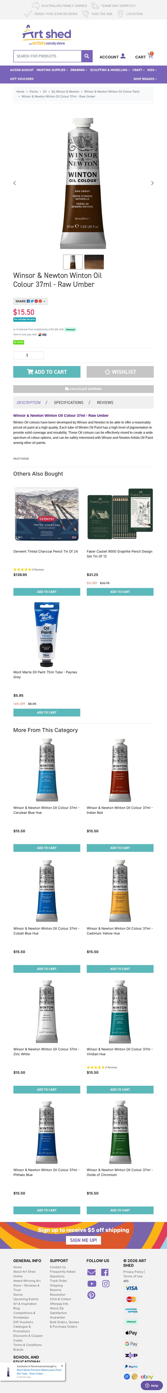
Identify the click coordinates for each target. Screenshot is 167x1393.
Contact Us (58, 1267)
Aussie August (22, 70)
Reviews (105, 402)
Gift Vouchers (22, 79)
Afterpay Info (59, 1304)
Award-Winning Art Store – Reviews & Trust (27, 1285)
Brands (18, 1349)
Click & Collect (60, 1299)
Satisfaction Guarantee (58, 1315)
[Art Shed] (47, 34)
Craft (137, 70)
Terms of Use (133, 1276)
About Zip (57, 1308)
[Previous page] (15, 183)
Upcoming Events (25, 1299)
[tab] (32, 402)
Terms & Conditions (27, 1345)
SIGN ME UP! (83, 1240)
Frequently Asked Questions (62, 1274)
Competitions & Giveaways (24, 1315)
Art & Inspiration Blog (25, 1306)
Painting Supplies (51, 70)
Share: (21, 301)
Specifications (72, 402)
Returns (55, 1290)
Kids (150, 70)
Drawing (77, 70)
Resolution (57, 1294)
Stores (18, 1294)
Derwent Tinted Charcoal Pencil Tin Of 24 (45, 551)
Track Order (58, 1281)
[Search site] (86, 56)
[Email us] (93, 1273)
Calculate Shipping (85, 389)
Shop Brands (143, 79)
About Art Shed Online (24, 1274)
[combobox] (53, 56)
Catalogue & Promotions (22, 1329)
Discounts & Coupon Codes (28, 1338)
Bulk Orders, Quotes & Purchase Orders (64, 1324)
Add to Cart (50, 372)
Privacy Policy (133, 1272)
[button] (120, 372)
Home (17, 1267)
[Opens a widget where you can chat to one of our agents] (152, 1386)
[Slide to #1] (73, 262)
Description (31, 402)
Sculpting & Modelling (108, 70)
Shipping (56, 1285)
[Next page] (152, 183)
